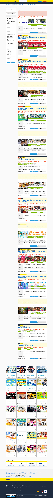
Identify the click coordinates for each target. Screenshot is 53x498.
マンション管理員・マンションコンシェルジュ (11, 473)
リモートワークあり (9, 52)
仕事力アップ (24, 485)
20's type (30, 486)
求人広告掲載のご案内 (21, 495)
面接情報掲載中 (9, 51)
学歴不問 (8, 47)
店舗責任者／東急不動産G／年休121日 (24, 327)
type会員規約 (17, 495)
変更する (8, 23)
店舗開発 (34, 473)
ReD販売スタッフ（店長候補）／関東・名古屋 (26, 159)
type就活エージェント (18, 487)
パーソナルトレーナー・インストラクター (27, 473)
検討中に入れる (42, 32)
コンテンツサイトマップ (30, 485)
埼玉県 (12, 476)
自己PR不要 (8, 50)
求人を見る (33, 32)
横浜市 (27, 476)
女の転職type (20, 486)
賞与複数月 (8, 49)
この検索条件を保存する (11, 13)
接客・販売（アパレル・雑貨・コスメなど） (11, 472)
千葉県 (24, 476)
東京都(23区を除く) (8, 476)
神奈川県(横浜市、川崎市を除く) (18, 476)
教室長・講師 (19, 473)
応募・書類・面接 (19, 485)
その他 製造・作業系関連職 (21, 472)
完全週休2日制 (9, 48)
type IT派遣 (44, 486)
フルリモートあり (9, 53)
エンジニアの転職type (15, 486)
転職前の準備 (14, 485)
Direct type (34, 486)
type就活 (14, 487)
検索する (11, 62)
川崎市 (30, 476)
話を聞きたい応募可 (9, 54)
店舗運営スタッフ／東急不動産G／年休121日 (25, 345)
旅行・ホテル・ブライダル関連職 (29, 472)
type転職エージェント (39, 486)
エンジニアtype (25, 486)
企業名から (14, 40)
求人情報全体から (9, 40)
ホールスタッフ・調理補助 (37, 472)
